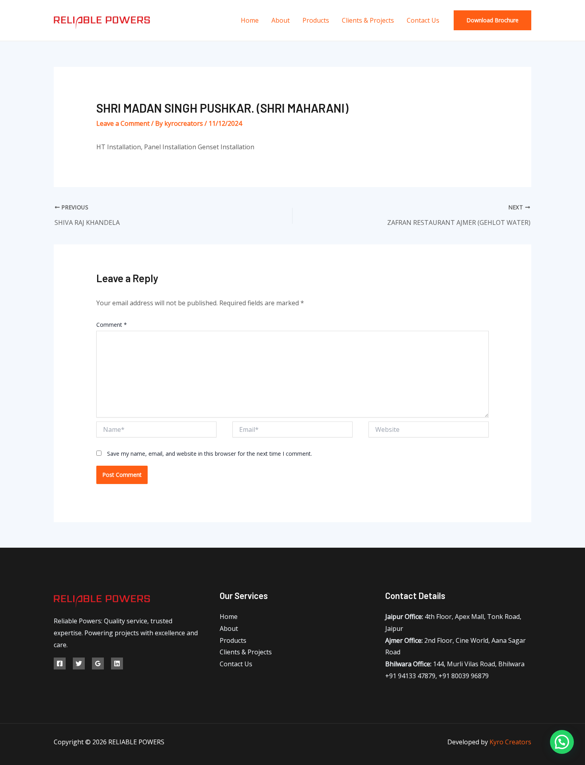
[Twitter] (79, 663)
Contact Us (423, 20)
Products (315, 20)
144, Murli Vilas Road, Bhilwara (455, 664)
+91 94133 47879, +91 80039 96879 (437, 675)
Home (250, 20)
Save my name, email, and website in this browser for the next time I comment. (209, 453)
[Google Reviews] (98, 663)
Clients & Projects (368, 20)
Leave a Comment (123, 123)
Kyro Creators (510, 742)
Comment (111, 324)
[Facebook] (60, 663)
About (280, 20)
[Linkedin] (117, 663)
